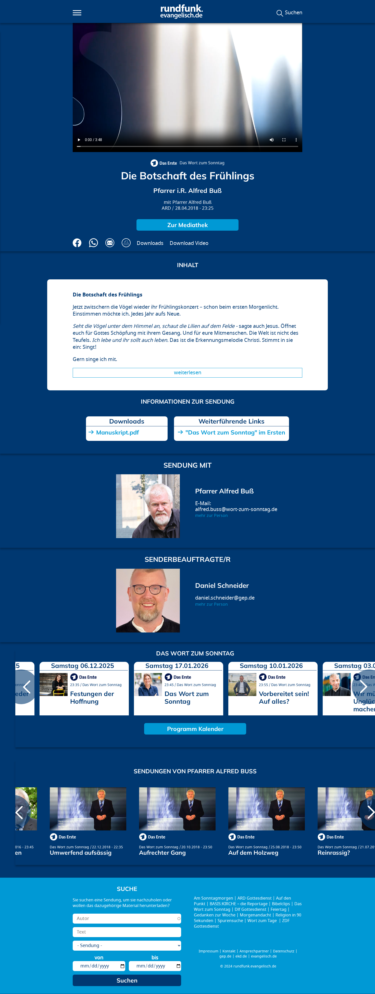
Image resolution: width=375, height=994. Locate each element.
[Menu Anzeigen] (77, 12)
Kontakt (228, 951)
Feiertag (278, 909)
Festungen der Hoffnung (92, 697)
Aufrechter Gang (162, 852)
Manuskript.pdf (117, 432)
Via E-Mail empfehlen (109, 242)
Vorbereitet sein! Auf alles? (284, 697)
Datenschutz (283, 951)
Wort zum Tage (262, 921)
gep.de (225, 956)
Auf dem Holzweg (253, 852)
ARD (166, 208)
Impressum (208, 951)
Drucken (126, 242)
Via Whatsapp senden (93, 242)
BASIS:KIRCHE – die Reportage (239, 904)
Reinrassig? (334, 852)
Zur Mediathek (187, 225)
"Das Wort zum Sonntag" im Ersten (235, 432)
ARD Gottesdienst (255, 898)
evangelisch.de (264, 956)
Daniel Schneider (222, 585)
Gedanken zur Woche (214, 915)
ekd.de (241, 956)
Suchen (293, 12)
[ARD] (164, 163)
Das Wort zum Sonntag (202, 163)
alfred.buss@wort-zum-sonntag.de (236, 509)
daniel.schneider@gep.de (225, 598)
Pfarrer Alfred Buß (191, 202)
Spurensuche (230, 921)
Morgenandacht (255, 915)
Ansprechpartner (254, 951)
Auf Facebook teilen (77, 242)
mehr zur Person (211, 516)
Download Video (189, 243)
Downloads (150, 243)
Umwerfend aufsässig (80, 852)
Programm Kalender (195, 728)
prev (21, 686)
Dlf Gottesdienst (250, 909)
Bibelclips (281, 904)
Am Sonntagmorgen (213, 898)
